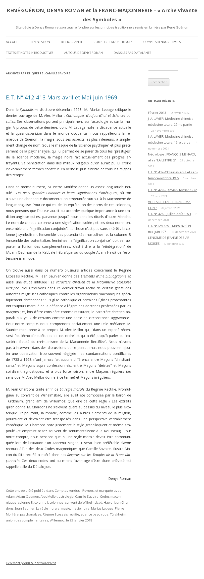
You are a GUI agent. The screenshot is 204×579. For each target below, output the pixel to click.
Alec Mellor (49, 496)
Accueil (12, 42)
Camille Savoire (87, 496)
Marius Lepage (102, 508)
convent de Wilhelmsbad (83, 502)
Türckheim (118, 514)
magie (65, 508)
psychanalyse (30, 514)
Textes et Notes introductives (29, 53)
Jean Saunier (25, 508)
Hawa (108, 502)
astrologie (66, 496)
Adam (10, 496)
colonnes (56, 502)
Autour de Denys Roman (83, 53)
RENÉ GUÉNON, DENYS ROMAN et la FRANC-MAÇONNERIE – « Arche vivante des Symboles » (102, 15)
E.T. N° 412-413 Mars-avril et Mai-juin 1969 (61, 97)
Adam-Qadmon (27, 496)
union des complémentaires (27, 520)
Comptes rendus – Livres (162, 42)
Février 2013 (157, 112)
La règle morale (47, 508)
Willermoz (57, 520)
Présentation (39, 42)
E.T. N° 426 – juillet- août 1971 (169, 214)
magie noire (81, 508)
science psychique (94, 514)
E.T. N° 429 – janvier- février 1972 (172, 190)
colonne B (25, 502)
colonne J (41, 502)
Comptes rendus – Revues (113, 42)
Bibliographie (72, 42)
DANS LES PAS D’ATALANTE (132, 53)
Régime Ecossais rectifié (61, 514)
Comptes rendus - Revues (74, 490)
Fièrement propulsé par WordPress (31, 563)
